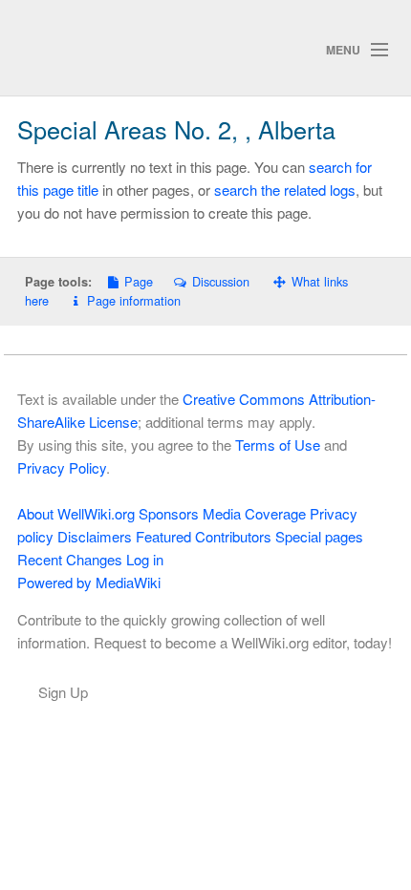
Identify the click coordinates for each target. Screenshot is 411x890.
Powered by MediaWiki (89, 582)
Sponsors (169, 513)
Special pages (319, 536)
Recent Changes (69, 559)
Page (138, 281)
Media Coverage (254, 513)
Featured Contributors (203, 536)
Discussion (220, 281)
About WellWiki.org (76, 513)
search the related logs (285, 190)
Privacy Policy (61, 467)
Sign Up (63, 692)
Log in (144, 559)
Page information (134, 300)
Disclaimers (94, 536)
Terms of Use (277, 444)
